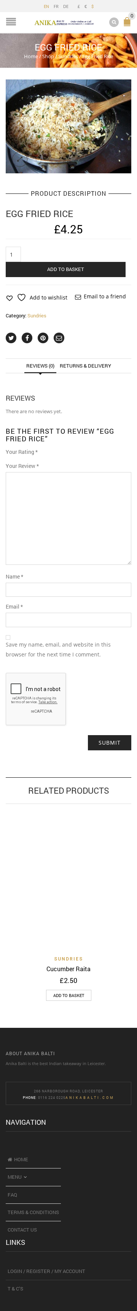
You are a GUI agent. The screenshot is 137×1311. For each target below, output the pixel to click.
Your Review (22, 465)
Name (14, 576)
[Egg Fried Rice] (68, 126)
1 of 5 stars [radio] (44, 454)
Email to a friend (105, 296)
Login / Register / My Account (46, 1271)
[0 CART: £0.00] (128, 25)
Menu (15, 1177)
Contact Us (22, 1230)
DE (65, 6)
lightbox (19, 159)
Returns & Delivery (85, 365)
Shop (48, 56)
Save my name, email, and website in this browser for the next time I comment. (58, 649)
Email (14, 606)
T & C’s (15, 1289)
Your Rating (22, 451)
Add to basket (65, 269)
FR (56, 6)
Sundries (68, 56)
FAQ (12, 1195)
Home (31, 56)
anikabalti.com (90, 1097)
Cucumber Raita (68, 969)
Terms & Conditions (33, 1212)
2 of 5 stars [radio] (47, 454)
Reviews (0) (40, 365)
